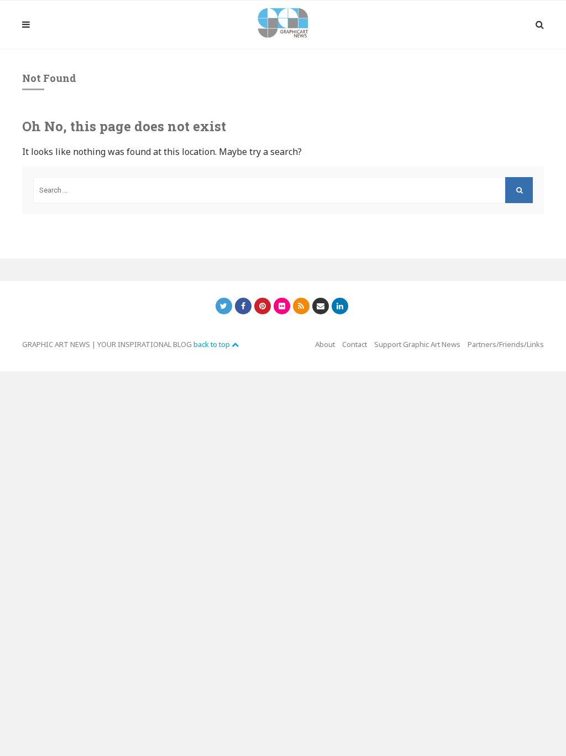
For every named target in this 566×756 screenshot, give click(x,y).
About (325, 344)
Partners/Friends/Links (506, 344)
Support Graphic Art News (417, 344)
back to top (212, 344)
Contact (354, 344)
